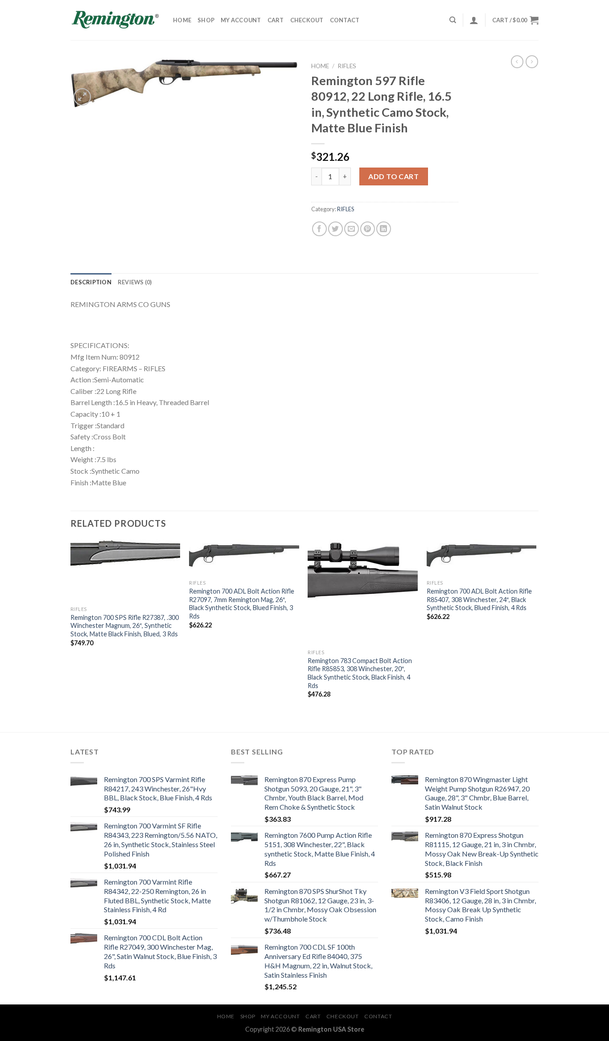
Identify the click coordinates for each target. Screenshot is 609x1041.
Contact (345, 20)
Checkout (307, 20)
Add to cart (393, 176)
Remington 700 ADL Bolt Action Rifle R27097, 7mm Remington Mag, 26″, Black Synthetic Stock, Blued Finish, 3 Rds (241, 603)
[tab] (90, 282)
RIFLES (346, 66)
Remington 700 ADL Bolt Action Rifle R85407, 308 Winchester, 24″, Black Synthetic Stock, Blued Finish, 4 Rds (479, 599)
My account (241, 20)
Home (182, 20)
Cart (275, 20)
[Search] (452, 20)
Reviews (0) (135, 282)
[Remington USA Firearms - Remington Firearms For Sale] (115, 20)
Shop (206, 20)
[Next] (536, 635)
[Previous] (71, 635)
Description (90, 282)
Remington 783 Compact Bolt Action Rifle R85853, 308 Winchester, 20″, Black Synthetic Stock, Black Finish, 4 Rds (360, 673)
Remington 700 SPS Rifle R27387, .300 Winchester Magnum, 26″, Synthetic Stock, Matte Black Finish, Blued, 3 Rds (124, 626)
